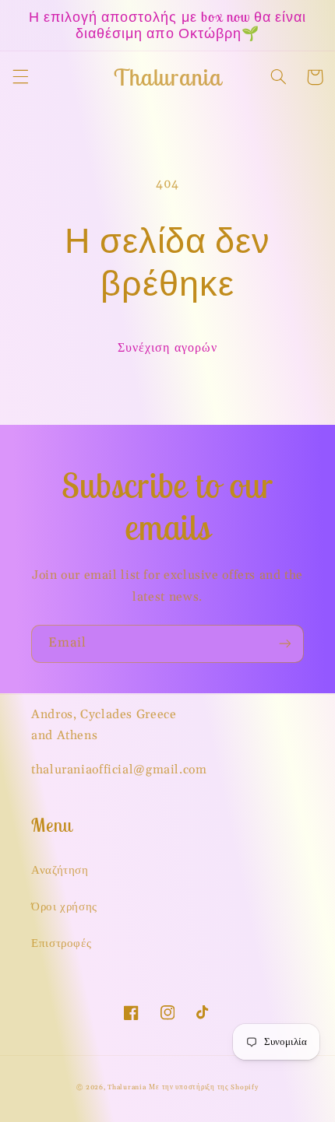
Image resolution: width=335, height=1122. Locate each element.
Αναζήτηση (60, 870)
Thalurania (127, 1087)
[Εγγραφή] (285, 644)
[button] (20, 77)
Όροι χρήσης (64, 906)
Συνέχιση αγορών (167, 348)
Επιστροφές (61, 943)
